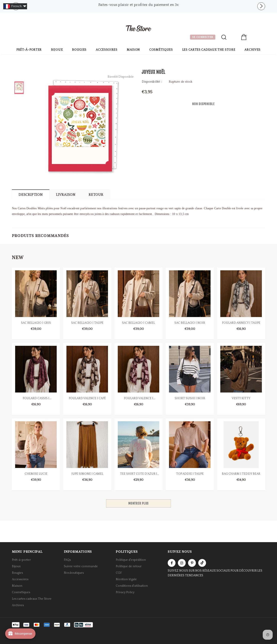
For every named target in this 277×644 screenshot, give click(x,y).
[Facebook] (172, 563)
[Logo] (138, 29)
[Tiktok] (202, 563)
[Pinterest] (192, 563)
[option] (138, 4)
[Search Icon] (223, 37)
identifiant (234, 37)
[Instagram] (182, 563)
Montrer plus (138, 503)
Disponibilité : (152, 81)
